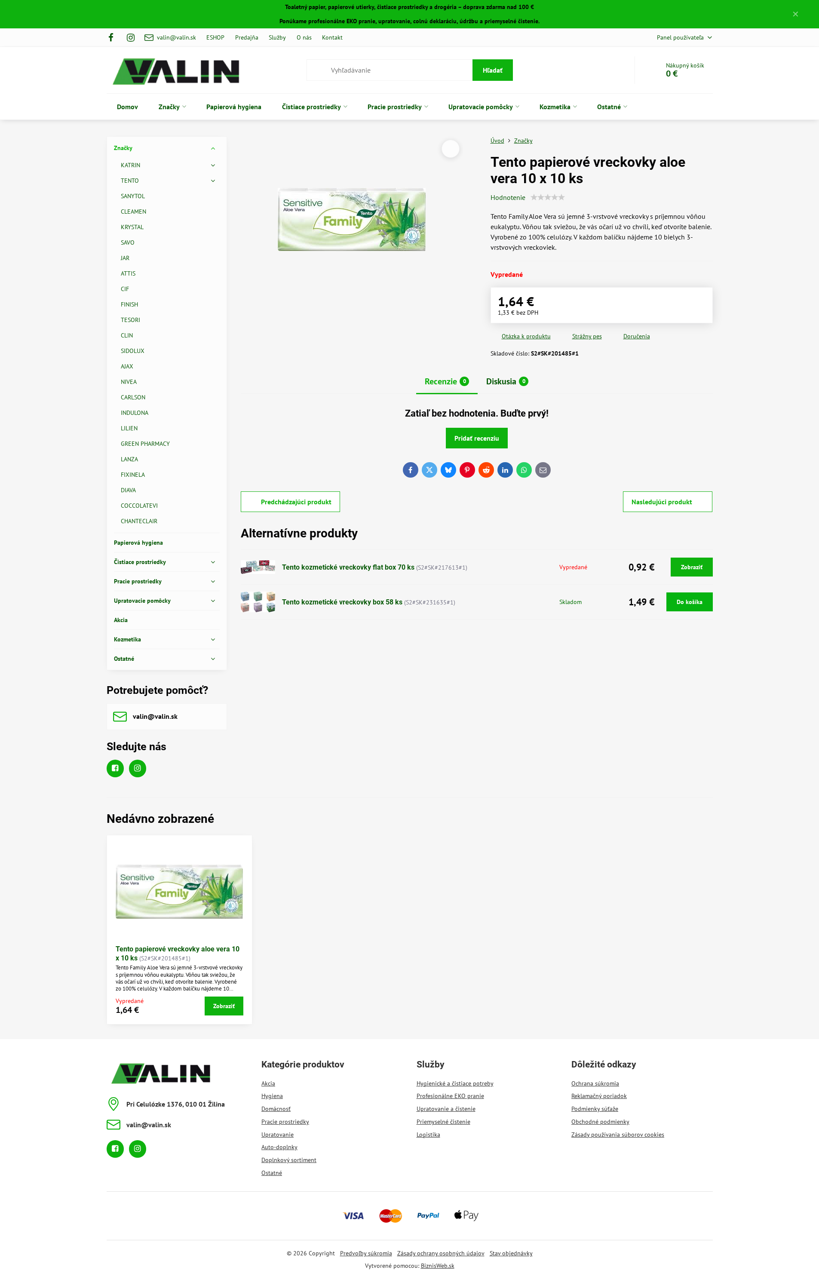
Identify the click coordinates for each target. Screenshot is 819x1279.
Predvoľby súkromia (366, 1253)
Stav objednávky (511, 1253)
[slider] (548, 197)
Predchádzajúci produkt (296, 501)
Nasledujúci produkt (662, 501)
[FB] (114, 37)
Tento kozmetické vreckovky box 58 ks (342, 602)
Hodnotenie (508, 197)
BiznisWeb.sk (437, 1266)
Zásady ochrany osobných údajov (441, 1253)
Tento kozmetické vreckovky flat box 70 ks (348, 567)
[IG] (131, 37)
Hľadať (493, 70)
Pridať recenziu (476, 438)
